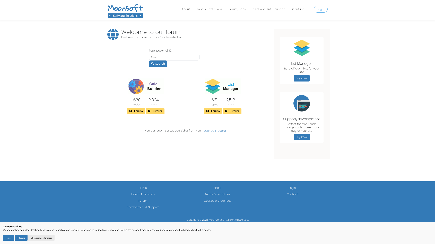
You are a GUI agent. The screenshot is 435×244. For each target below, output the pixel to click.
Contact (298, 9)
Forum (142, 201)
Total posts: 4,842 (160, 51)
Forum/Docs (237, 9)
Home (143, 188)
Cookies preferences (217, 201)
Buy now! (302, 78)
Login (320, 9)
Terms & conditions (217, 194)
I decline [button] (21, 238)
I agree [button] (8, 238)
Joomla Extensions (209, 9)
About (186, 9)
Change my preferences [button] (41, 238)
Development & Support (269, 9)
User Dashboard (215, 131)
